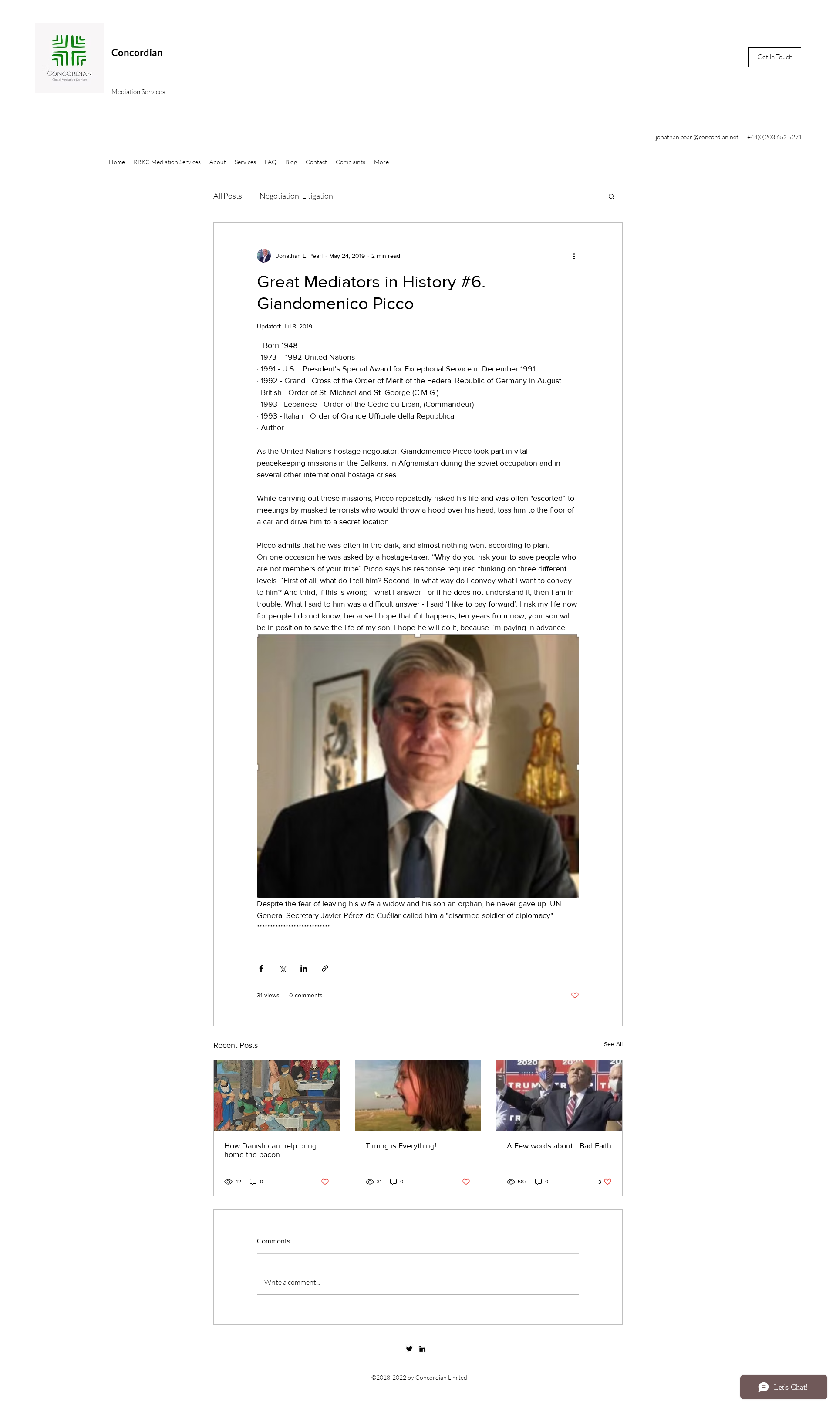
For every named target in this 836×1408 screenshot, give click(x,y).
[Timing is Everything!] (418, 1095)
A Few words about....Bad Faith (559, 1145)
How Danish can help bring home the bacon (270, 1150)
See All (613, 1043)
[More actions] (574, 255)
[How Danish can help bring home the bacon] (277, 1095)
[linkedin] (422, 1348)
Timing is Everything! (401, 1145)
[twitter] (409, 1348)
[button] (611, 195)
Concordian (137, 52)
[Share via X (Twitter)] (282, 968)
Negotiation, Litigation (296, 195)
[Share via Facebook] (261, 968)
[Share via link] (325, 968)
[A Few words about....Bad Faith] (559, 1095)
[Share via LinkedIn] (304, 968)
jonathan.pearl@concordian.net (697, 137)
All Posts (227, 195)
